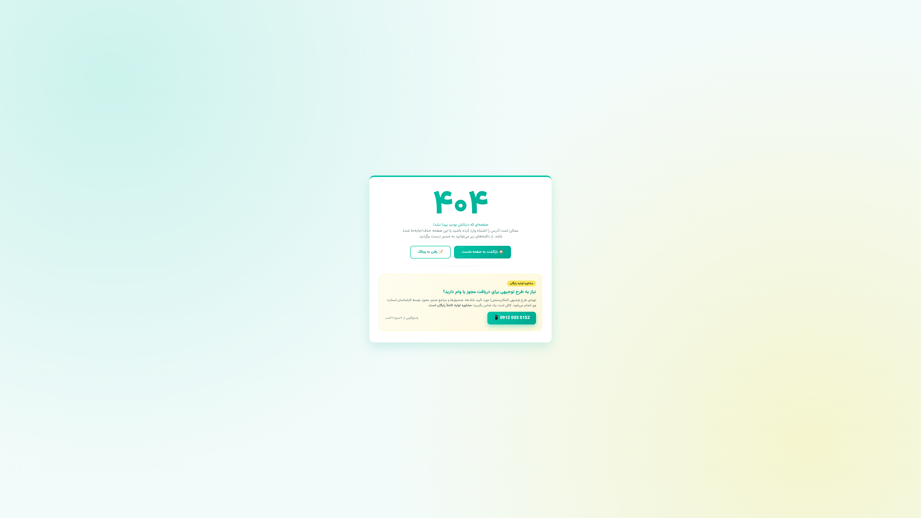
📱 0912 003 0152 (512, 318)
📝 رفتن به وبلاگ (430, 252)
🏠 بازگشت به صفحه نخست (482, 252)
